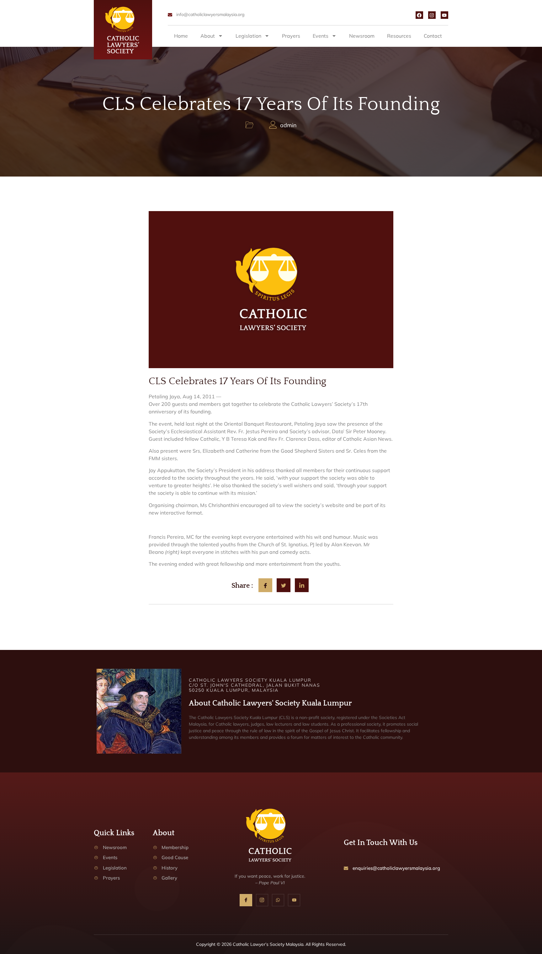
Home (181, 36)
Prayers (291, 36)
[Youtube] (444, 15)
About (207, 36)
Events (320, 36)
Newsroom (362, 36)
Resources (399, 36)
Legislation (248, 36)
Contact (433, 36)
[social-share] (265, 585)
